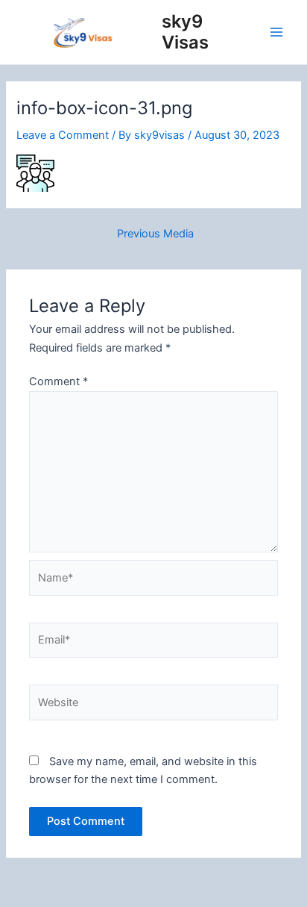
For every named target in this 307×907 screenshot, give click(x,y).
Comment (58, 381)
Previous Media (155, 234)
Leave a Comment (62, 135)
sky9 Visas (185, 31)
